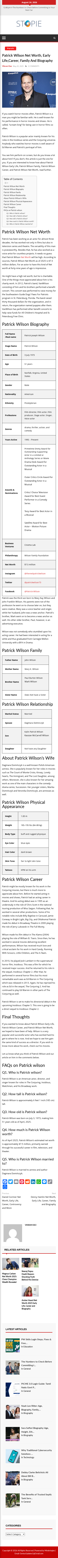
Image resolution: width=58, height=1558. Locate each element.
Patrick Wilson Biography (14, 189)
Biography (10, 48)
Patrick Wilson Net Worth (14, 186)
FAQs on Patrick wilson (13, 210)
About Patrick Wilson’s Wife (15, 198)
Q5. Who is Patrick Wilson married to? (19, 224)
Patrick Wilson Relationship (14, 195)
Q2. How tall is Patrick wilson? (17, 216)
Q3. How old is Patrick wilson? (17, 219)
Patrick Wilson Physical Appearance (18, 201)
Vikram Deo (7, 66)
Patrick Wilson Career (12, 204)
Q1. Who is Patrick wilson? (15, 213)
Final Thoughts (9, 207)
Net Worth (26, 257)
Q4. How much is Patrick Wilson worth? (20, 221)
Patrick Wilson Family (12, 192)
